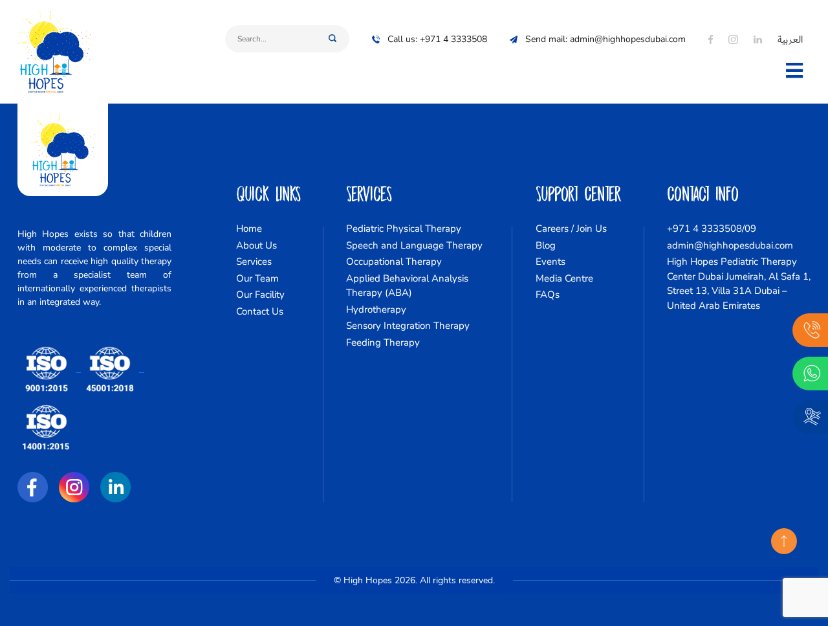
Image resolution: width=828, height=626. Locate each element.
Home (249, 228)
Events (550, 261)
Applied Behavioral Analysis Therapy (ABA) (407, 286)
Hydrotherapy (376, 309)
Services (254, 261)
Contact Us (259, 311)
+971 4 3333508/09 (711, 228)
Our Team (257, 278)
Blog (546, 245)
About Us (256, 245)
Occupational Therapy (394, 261)
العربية (790, 39)
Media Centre (564, 278)
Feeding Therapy (383, 342)
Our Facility (260, 294)
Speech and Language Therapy (414, 245)
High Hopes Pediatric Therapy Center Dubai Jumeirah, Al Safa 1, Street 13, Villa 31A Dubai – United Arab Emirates (739, 283)
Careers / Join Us (571, 228)
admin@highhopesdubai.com (730, 245)
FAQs (548, 294)
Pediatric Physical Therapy (403, 228)
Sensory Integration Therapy (408, 325)
